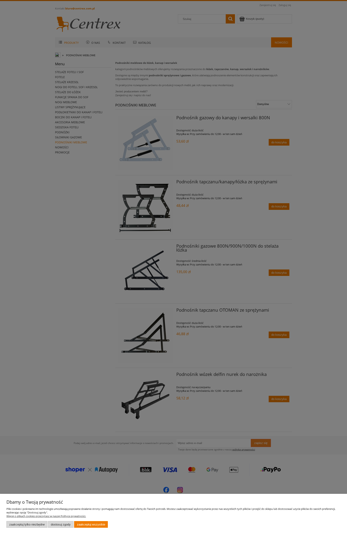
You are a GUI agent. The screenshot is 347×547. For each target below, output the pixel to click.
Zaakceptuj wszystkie (91, 524)
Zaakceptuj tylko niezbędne (27, 524)
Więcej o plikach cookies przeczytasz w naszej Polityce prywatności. (46, 516)
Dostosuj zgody (61, 524)
